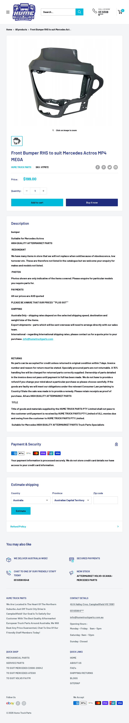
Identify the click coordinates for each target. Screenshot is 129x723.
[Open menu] (7, 12)
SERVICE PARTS (15, 662)
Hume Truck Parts (21, 167)
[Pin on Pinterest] (103, 167)
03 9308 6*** (103, 13)
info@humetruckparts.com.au (87, 617)
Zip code (98, 493)
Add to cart (37, 202)
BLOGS (74, 678)
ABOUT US (75, 662)
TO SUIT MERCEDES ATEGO (21, 672)
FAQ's (73, 667)
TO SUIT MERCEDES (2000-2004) (24, 667)
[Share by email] (115, 167)
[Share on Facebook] (97, 167)
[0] (120, 12)
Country (15, 493)
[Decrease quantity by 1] (26, 191)
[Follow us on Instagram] (24, 703)
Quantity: (16, 190)
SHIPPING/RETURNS (81, 672)
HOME (73, 657)
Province (57, 493)
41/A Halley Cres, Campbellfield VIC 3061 (92, 604)
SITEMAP (75, 683)
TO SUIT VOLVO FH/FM (18, 678)
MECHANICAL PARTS (18, 657)
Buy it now (92, 202)
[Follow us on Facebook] (18, 703)
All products (21, 29)
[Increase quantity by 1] (43, 191)
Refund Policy (18, 526)
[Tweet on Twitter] (109, 167)
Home (9, 29)
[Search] (79, 11)
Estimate (21, 510)
